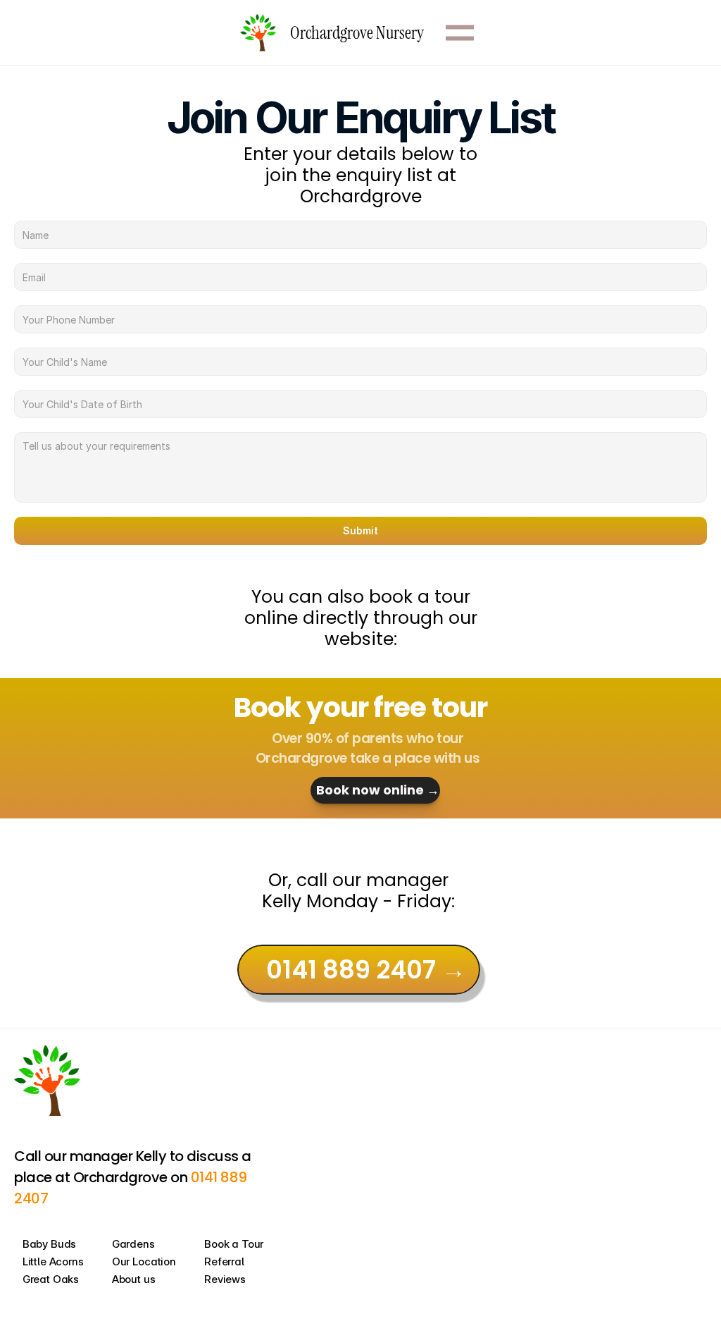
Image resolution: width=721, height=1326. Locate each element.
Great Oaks (51, 1279)
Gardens (133, 1244)
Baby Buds (50, 1244)
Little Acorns (53, 1261)
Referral (224, 1261)
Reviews (225, 1279)
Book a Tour (233, 1244)
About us (134, 1279)
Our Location (144, 1261)
